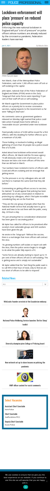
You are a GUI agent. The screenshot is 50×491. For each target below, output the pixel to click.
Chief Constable (11, 413)
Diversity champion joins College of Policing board (25, 343)
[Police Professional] (25, 2)
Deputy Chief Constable (14, 421)
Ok (26, 487)
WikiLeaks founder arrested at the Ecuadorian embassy (25, 301)
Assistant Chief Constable (15, 406)
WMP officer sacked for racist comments (25, 385)
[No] (46, 481)
